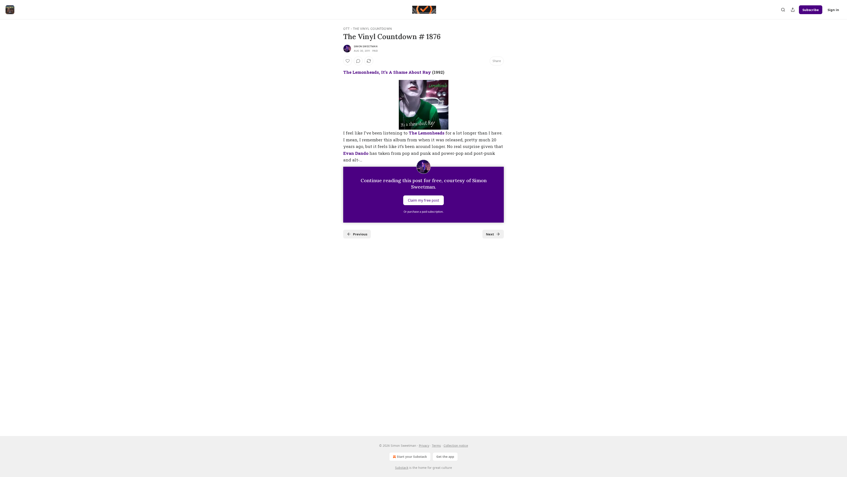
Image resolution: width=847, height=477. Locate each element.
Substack (401, 468)
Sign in (833, 10)
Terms (436, 445)
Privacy (424, 445)
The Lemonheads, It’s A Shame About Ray (387, 72)
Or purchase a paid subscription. (423, 212)
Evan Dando (355, 153)
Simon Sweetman (365, 46)
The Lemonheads (426, 133)
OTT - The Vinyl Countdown (367, 28)
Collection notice (456, 445)
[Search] (783, 9)
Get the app (445, 456)
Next (490, 234)
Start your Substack (412, 456)
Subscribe (810, 10)
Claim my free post (423, 200)
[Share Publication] (792, 9)
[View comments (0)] (358, 61)
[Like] (347, 61)
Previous (360, 234)
